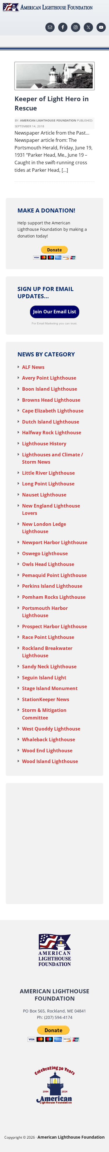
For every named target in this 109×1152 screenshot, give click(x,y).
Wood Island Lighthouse (50, 761)
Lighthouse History (44, 443)
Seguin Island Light (44, 677)
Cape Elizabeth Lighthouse (52, 411)
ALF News (33, 367)
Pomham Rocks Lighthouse (53, 597)
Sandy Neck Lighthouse (49, 666)
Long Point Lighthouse (48, 484)
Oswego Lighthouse (45, 553)
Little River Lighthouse (48, 473)
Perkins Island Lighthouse (52, 586)
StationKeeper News (45, 699)
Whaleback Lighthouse (48, 739)
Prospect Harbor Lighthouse (54, 626)
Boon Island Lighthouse (49, 389)
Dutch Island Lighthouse (50, 422)
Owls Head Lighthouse (48, 564)
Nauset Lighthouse (44, 495)
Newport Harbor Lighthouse (54, 542)
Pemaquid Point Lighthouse (54, 575)
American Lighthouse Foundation (54, 7)
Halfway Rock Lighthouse (51, 432)
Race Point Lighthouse (48, 637)
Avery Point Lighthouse (49, 378)
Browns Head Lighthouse (51, 400)
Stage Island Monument (50, 688)
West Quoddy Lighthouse (51, 729)
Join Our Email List (54, 311)
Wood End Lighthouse (47, 750)
